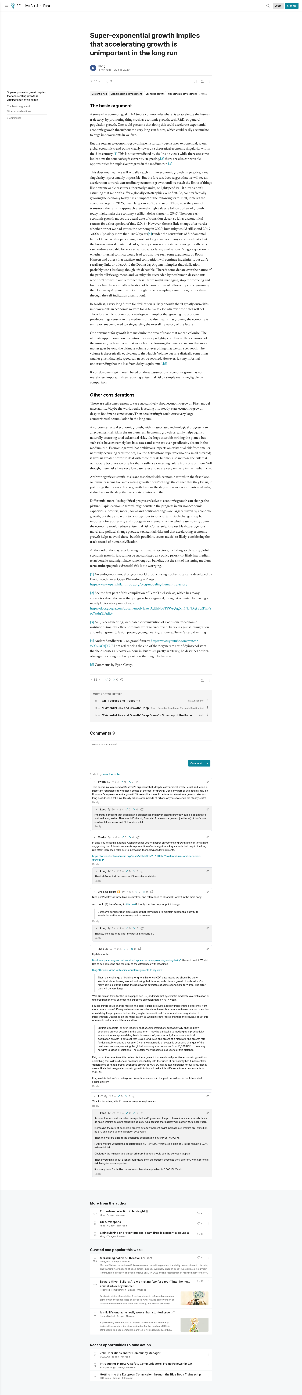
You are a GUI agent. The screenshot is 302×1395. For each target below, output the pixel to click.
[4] (150, 234)
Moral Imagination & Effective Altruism (126, 1258)
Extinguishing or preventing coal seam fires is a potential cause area (146, 1232)
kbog (101, 66)
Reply (95, 802)
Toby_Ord (105, 1261)
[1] (115, 154)
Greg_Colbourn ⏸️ (109, 891)
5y (113, 809)
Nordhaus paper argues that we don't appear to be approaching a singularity (136, 960)
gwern (102, 781)
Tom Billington (118, 1289)
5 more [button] (203, 93)
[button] (94, 782)
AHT (201, 715)
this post (131, 904)
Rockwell (105, 1289)
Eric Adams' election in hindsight (122, 1211)
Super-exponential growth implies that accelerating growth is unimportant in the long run (26, 96)
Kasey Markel (107, 1316)
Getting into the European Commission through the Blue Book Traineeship (150, 1374)
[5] (165, 364)
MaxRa (102, 837)
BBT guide (105, 1378)
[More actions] (209, 81)
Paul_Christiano (195, 700)
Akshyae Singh (108, 1367)
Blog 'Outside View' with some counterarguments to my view (127, 970)
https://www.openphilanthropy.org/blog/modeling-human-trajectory (138, 584)
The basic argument (18, 106)
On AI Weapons (110, 1222)
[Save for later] (195, 81)
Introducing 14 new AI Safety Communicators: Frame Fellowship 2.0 (146, 1363)
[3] (170, 164)
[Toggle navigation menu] (6, 6)
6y (108, 781)
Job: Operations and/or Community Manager (130, 1353)
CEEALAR (105, 1356)
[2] (162, 159)
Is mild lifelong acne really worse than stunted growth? (137, 1312)
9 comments (14, 117)
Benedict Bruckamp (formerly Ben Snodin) (181, 708)
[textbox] (150, 751)
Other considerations (19, 111)
